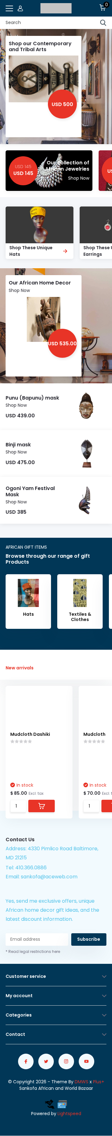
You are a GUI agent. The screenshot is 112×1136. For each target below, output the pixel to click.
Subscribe (88, 939)
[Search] (103, 23)
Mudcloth (94, 734)
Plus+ (98, 1082)
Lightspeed (69, 1113)
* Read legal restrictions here (33, 951)
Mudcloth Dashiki (30, 734)
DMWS (81, 1082)
